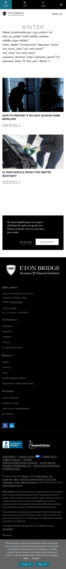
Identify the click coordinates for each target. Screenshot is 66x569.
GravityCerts (7, 529)
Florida (25, 476)
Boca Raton (42, 476)
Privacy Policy (27, 457)
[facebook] (5, 425)
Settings (35, 558)
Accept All (26, 564)
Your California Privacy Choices (19, 463)
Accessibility (9, 457)
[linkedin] (11, 425)
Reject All (42, 564)
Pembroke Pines (35, 479)
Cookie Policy (49, 457)
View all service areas (12, 485)
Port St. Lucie (50, 479)
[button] (61, 4)
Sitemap (27, 460)
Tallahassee (7, 482)
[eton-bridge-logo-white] (33, 266)
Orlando (23, 479)
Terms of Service (11, 460)
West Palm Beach (29, 482)
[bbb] (13, 442)
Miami (16, 479)
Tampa (17, 482)
